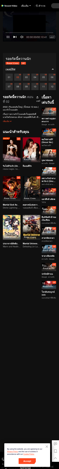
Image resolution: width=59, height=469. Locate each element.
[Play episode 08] (17, 75)
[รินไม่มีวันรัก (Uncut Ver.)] (11, 138)
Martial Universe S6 (32, 231)
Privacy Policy (12, 451)
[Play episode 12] (52, 75)
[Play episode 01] (9, 65)
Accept (27, 461)
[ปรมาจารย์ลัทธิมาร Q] (11, 215)
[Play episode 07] (9, 75)
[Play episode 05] (43, 65)
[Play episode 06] (52, 65)
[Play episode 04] (35, 65)
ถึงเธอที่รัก (27, 154)
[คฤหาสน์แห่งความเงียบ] (31, 177)
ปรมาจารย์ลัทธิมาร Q (12, 231)
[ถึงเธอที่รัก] (31, 138)
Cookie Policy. (28, 454)
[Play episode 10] (35, 75)
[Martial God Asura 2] (11, 177)
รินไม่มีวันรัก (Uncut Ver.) (14, 154)
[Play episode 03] (26, 65)
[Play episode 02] (17, 65)
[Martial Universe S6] (31, 215)
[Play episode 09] (26, 75)
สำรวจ (42, 5)
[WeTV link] (9, 5)
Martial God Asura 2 (12, 193)
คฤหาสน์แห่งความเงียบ (33, 193)
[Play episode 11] (43, 75)
